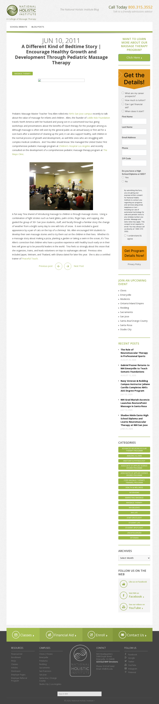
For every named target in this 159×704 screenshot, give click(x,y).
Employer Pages (18, 674)
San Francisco (45, 671)
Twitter (131, 661)
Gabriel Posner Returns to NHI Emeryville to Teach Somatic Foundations (135, 368)
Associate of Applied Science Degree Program (134, 467)
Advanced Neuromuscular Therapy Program (134, 449)
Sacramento (126, 312)
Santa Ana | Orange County (48, 679)
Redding (124, 307)
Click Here (133, 57)
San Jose (124, 316)
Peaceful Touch (30, 258)
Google (131, 658)
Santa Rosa (126, 325)
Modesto (125, 298)
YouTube (132, 665)
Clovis (123, 290)
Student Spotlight (134, 527)
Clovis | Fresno (46, 654)
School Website (18, 26)
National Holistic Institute (21, 10)
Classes (26, 635)
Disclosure (15, 671)
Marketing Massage (134, 497)
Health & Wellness (134, 487)
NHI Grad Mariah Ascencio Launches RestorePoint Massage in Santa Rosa (135, 403)
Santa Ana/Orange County (134, 320)
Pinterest (132, 672)
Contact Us (135, 635)
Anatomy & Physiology (134, 461)
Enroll (100, 635)
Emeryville (125, 294)
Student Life (134, 522)
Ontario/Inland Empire (132, 303)
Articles (14, 667)
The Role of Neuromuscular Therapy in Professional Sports (134, 353)
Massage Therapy (22, 73)
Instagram (132, 668)
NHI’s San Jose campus (80, 113)
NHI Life (134, 512)
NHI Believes (134, 507)
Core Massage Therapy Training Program (134, 481)
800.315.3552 (140, 7)
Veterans (134, 538)
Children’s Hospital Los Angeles (74, 146)
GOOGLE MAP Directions (107, 661)
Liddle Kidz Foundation (98, 117)
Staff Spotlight (134, 517)
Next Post (78, 266)
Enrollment (16, 657)
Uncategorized (134, 533)
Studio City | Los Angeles (50, 684)
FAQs (13, 660)
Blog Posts (38, 26)
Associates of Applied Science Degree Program (134, 474)
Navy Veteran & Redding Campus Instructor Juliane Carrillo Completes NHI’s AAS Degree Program (135, 385)
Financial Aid (63, 635)
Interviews (134, 492)
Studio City (126, 329)
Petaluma (43, 660)
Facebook (132, 654)
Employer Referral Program (19, 679)
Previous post (46, 266)
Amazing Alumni (134, 456)
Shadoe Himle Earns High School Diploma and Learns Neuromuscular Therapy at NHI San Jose (134, 420)
